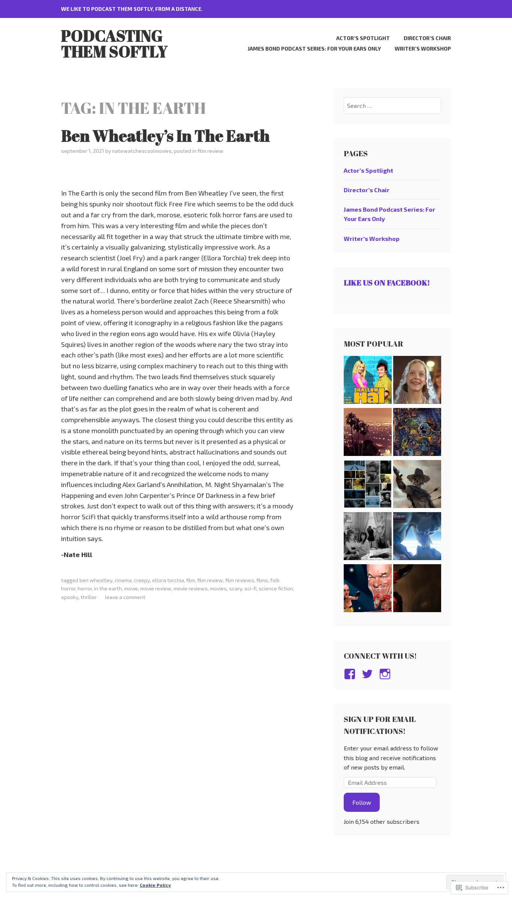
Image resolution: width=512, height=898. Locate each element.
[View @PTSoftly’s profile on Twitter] (368, 674)
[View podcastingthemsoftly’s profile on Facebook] (351, 674)
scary (235, 588)
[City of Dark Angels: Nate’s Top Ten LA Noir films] (368, 433)
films (262, 580)
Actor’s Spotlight (363, 38)
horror (85, 588)
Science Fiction (276, 588)
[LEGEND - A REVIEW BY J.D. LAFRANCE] (417, 589)
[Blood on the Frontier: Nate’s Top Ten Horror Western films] (417, 485)
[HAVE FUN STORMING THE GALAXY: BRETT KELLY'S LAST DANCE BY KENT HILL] (417, 537)
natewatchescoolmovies (142, 151)
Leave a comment (125, 597)
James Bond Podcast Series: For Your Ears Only (314, 48)
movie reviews (191, 588)
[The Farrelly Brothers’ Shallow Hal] (368, 381)
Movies (218, 588)
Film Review (210, 151)
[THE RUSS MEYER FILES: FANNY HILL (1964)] (368, 537)
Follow (361, 802)
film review (210, 580)
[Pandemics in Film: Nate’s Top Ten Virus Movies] (417, 433)
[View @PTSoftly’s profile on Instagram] (386, 674)
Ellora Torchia (168, 580)
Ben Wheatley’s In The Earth (165, 135)
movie (131, 588)
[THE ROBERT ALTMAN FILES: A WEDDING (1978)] (417, 381)
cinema (123, 580)
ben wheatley (95, 580)
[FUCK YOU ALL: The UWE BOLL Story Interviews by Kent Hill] (368, 589)
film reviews (239, 580)
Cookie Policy (155, 885)
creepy (142, 580)
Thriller (89, 597)
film (190, 580)
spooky (69, 597)
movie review (155, 588)
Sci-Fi (250, 588)
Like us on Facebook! (387, 283)
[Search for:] (393, 105)
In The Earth (108, 588)
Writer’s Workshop (423, 48)
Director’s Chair (427, 38)
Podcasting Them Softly (114, 43)
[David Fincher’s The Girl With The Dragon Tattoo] (368, 485)
